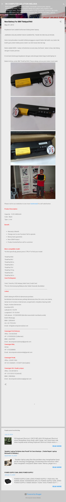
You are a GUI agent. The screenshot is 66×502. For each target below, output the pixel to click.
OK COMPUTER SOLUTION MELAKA (21, 4)
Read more (57, 446)
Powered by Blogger (34, 494)
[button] (60, 22)
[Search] (64, 4)
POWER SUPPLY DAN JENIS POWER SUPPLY (19, 472)
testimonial (34, 204)
